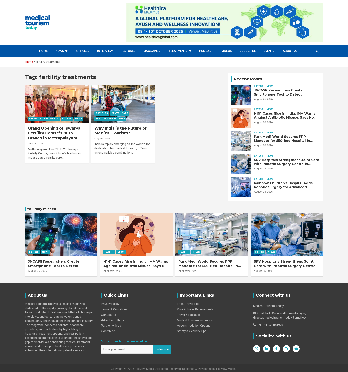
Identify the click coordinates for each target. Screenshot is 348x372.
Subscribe (248, 50)
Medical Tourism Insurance (195, 320)
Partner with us (111, 325)
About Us (290, 50)
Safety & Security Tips (191, 331)
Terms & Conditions (114, 309)
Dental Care (119, 113)
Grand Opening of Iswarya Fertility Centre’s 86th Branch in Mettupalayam (54, 133)
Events (269, 50)
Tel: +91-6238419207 (271, 325)
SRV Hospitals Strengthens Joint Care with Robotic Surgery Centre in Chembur (286, 163)
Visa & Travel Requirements (195, 309)
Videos (226, 50)
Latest (66, 118)
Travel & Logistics (189, 315)
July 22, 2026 (35, 143)
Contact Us (108, 315)
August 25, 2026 (263, 168)
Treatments (178, 50)
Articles (82, 50)
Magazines (151, 50)
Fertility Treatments (44, 118)
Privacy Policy (110, 304)
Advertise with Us (112, 320)
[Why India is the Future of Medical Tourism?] (123, 103)
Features (128, 50)
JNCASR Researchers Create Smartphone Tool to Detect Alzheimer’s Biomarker (278, 94)
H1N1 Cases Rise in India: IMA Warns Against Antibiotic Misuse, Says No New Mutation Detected (284, 117)
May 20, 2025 (102, 138)
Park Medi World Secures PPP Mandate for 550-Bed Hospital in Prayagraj (282, 140)
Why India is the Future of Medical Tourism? (120, 131)
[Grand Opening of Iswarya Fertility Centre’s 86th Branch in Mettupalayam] (57, 103)
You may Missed (41, 209)
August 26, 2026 (263, 99)
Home (43, 50)
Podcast (206, 50)
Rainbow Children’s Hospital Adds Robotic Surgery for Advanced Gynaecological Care (283, 187)
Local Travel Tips (188, 304)
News (60, 50)
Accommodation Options (193, 325)
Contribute (108, 331)
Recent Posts (248, 79)
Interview (105, 50)
